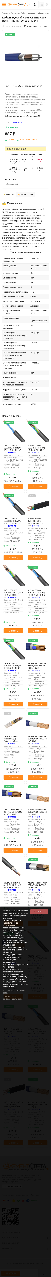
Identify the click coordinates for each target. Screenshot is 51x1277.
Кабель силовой (11, 184)
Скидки (11, 140)
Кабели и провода (28, 13)
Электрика (15, 13)
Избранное (32, 26)
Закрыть (47, 1276)
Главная (5, 13)
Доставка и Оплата (28, 140)
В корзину (13, 486)
